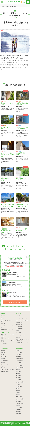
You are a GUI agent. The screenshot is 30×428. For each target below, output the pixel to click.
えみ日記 (18, 369)
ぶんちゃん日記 (19, 367)
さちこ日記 (18, 363)
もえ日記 (18, 390)
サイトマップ (4, 365)
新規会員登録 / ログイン (7, 329)
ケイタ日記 (18, 375)
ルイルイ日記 (19, 386)
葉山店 (2, 354)
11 (15, 249)
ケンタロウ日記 (19, 382)
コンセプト (18, 315)
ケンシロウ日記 (19, 403)
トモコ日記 (18, 371)
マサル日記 (18, 409)
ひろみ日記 (18, 411)
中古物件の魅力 (19, 328)
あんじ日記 (18, 356)
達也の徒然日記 (19, 358)
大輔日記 (18, 405)
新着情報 (18, 337)
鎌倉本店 (3, 352)
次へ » (25, 249)
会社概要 (3, 350)
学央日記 (18, 350)
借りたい (3, 318)
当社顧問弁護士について (22, 342)
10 (11, 249)
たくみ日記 (18, 377)
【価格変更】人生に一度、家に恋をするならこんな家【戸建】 (7, 230)
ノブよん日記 (19, 407)
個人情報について (5, 360)
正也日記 (18, 392)
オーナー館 (3, 356)
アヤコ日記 (18, 401)
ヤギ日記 (18, 384)
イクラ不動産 (4, 343)
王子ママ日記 (19, 397)
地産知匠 (18, 330)
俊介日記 (18, 394)
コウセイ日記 (19, 352)
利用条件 (3, 362)
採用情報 (3, 358)
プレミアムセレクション (7, 323)
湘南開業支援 (19, 324)
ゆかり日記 (18, 380)
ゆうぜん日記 (19, 365)
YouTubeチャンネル (20, 335)
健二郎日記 (18, 413)
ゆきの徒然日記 (19, 360)
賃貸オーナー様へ (5, 338)
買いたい (3, 315)
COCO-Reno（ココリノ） (22, 320)
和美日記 (18, 373)
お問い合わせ (4, 367)
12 (20, 249)
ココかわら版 (19, 326)
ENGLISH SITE (4, 371)
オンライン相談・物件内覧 (7, 369)
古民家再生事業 (19, 322)
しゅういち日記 (19, 399)
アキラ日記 (18, 354)
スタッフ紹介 (19, 332)
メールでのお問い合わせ (15, 302)
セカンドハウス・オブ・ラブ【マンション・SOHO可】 (7, 154)
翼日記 (17, 388)
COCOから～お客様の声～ (22, 318)
